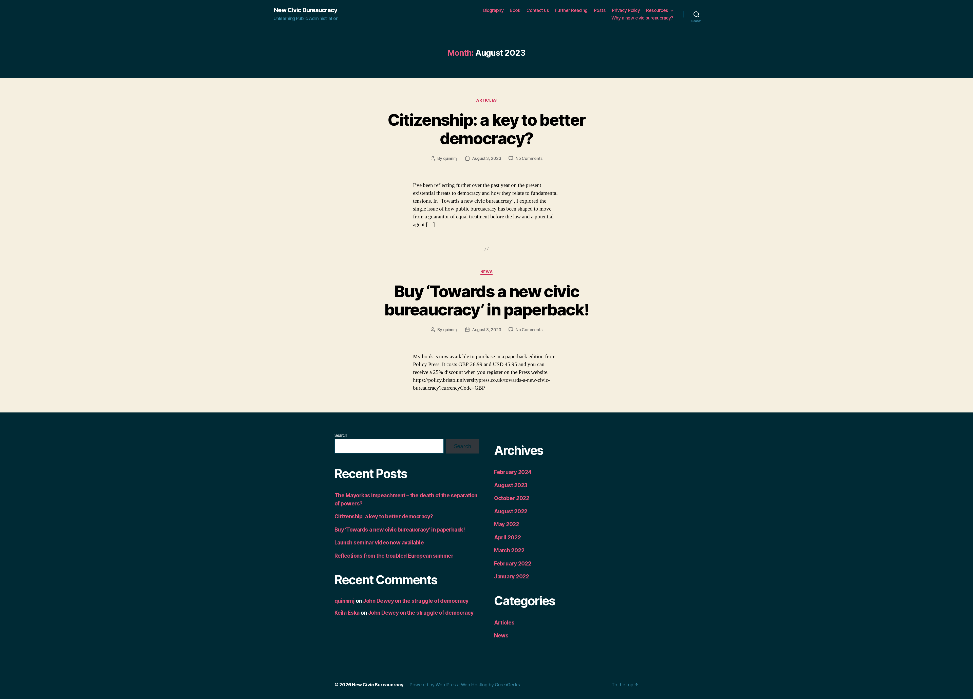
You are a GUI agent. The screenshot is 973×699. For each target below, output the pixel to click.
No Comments (529, 158)
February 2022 (512, 563)
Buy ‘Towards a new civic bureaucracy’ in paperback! (486, 300)
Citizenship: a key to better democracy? (487, 129)
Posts (600, 10)
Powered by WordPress (434, 684)
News (486, 272)
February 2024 (513, 472)
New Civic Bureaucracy (305, 10)
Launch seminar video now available (379, 542)
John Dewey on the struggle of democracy (416, 601)
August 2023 (510, 485)
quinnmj (450, 158)
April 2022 (507, 537)
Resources (657, 10)
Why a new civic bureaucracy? (642, 18)
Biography (493, 10)
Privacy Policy (626, 10)
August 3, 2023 (486, 158)
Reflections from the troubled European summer (393, 556)
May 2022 (506, 524)
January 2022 (511, 576)
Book (515, 10)
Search (340, 435)
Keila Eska (347, 613)
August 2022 (510, 511)
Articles (486, 100)
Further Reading (571, 10)
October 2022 (511, 498)
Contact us (538, 10)
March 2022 (509, 550)
